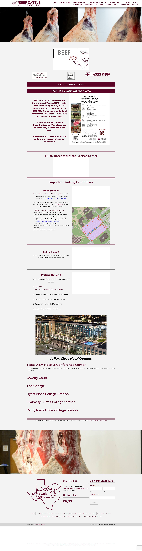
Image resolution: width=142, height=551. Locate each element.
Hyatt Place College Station (48, 394)
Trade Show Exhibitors (49, 543)
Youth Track (94, 543)
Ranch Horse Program (83, 543)
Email (94, 494)
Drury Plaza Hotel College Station (53, 410)
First (91, 491)
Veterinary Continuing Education (66, 543)
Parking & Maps (50, 544)
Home (28, 543)
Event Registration (36, 543)
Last (104, 491)
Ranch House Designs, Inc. (39, 524)
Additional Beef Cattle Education (86, 544)
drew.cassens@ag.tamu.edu (98, 420)
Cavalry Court (37, 378)
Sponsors (101, 543)
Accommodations (110, 543)
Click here (37, 210)
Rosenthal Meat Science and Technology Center (49, 194)
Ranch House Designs (74, 548)
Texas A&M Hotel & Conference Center (56, 365)
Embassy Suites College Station (51, 402)
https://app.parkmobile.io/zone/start (52, 210)
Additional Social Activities (64, 544)
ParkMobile (59, 204)
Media (74, 544)
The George (36, 386)
